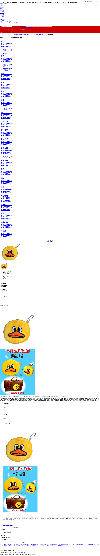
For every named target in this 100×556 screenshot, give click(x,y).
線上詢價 (2, 9)
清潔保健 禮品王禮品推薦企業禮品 (6, 150)
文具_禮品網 (14, 544)
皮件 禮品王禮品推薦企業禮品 (6, 93)
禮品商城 (96, 1)
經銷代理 (2, 17)
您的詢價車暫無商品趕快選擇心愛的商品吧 (16, 29)
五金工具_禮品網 (49, 544)
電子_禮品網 (19, 544)
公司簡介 (2, 7)
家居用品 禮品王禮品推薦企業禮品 (6, 141)
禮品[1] (4, 525)
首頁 (1, 5)
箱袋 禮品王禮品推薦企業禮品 (6, 102)
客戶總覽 (2, 14)
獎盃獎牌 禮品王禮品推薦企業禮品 (6, 198)
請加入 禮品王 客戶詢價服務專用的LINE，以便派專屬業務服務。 (39, 26)
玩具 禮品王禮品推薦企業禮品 (36, 34)
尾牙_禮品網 (32, 545)
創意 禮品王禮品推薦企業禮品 (6, 216)
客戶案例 (2, 15)
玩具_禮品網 (93, 544)
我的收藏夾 (2, 19)
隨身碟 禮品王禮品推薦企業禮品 (6, 207)
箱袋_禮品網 (36, 544)
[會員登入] (85, 1)
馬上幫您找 (2, 11)
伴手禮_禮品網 (60, 545)
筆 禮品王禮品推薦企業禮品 (6, 44)
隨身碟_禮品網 (20, 545)
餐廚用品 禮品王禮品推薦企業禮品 (6, 163)
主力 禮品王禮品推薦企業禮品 (9, 22)
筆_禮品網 (9, 544)
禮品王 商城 (3, 544)
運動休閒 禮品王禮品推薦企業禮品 (6, 132)
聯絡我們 (2, 8)
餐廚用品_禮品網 (72, 544)
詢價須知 (2, 10)
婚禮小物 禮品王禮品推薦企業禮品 (6, 224)
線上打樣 (2, 13)
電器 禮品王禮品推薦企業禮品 (6, 85)
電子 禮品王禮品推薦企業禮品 (6, 76)
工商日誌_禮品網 (53, 545)
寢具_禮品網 (87, 544)
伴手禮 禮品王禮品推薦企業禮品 (6, 233)
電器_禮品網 (25, 544)
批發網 (65, 545)
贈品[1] (11, 525)
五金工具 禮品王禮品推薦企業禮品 (6, 124)
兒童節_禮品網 (38, 545)
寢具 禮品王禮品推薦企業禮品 (6, 171)
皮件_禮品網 (31, 544)
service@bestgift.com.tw (20, 552)
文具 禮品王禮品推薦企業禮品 (6, 58)
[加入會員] (90, 1)
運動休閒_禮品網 (56, 544)
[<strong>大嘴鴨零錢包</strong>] (10, 262)
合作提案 (2, 16)
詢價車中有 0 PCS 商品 (27, 27)
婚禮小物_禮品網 (45, 545)
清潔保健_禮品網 (79, 544)
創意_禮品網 (26, 545)
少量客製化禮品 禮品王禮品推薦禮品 (9, 23)
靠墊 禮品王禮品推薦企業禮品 (7, 21)
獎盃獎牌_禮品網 (7, 545)
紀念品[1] (8, 525)
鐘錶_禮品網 (42, 544)
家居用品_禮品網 (64, 544)
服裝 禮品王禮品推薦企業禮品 (6, 189)
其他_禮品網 (14, 545)
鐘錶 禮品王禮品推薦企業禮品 (6, 115)
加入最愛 (2, 20)
